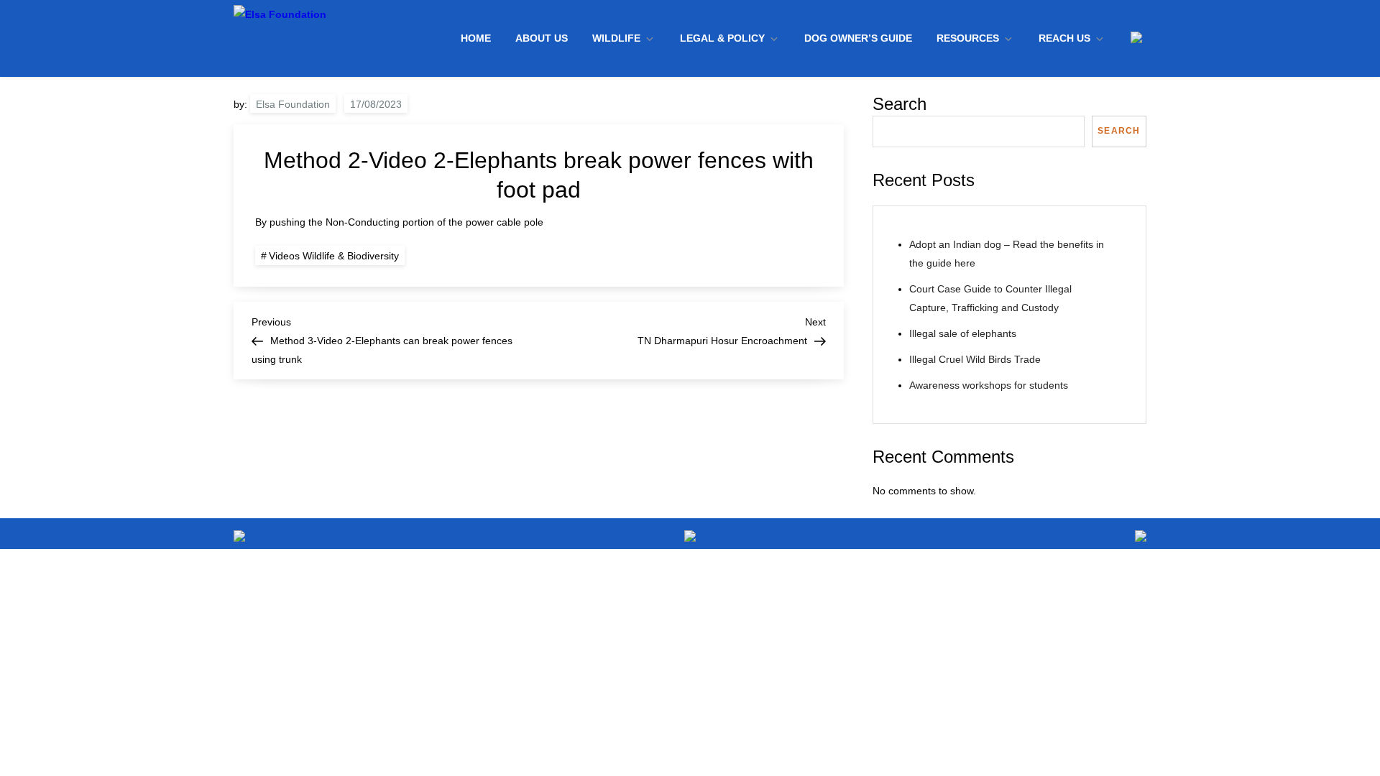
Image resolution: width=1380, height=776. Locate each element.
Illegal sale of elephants (962, 333)
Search (899, 104)
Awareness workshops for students (988, 385)
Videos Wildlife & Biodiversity (334, 256)
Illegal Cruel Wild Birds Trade (975, 359)
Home (476, 38)
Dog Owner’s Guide (858, 38)
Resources (968, 38)
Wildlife (616, 38)
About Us (541, 38)
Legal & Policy (722, 38)
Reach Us (1064, 38)
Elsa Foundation (293, 104)
